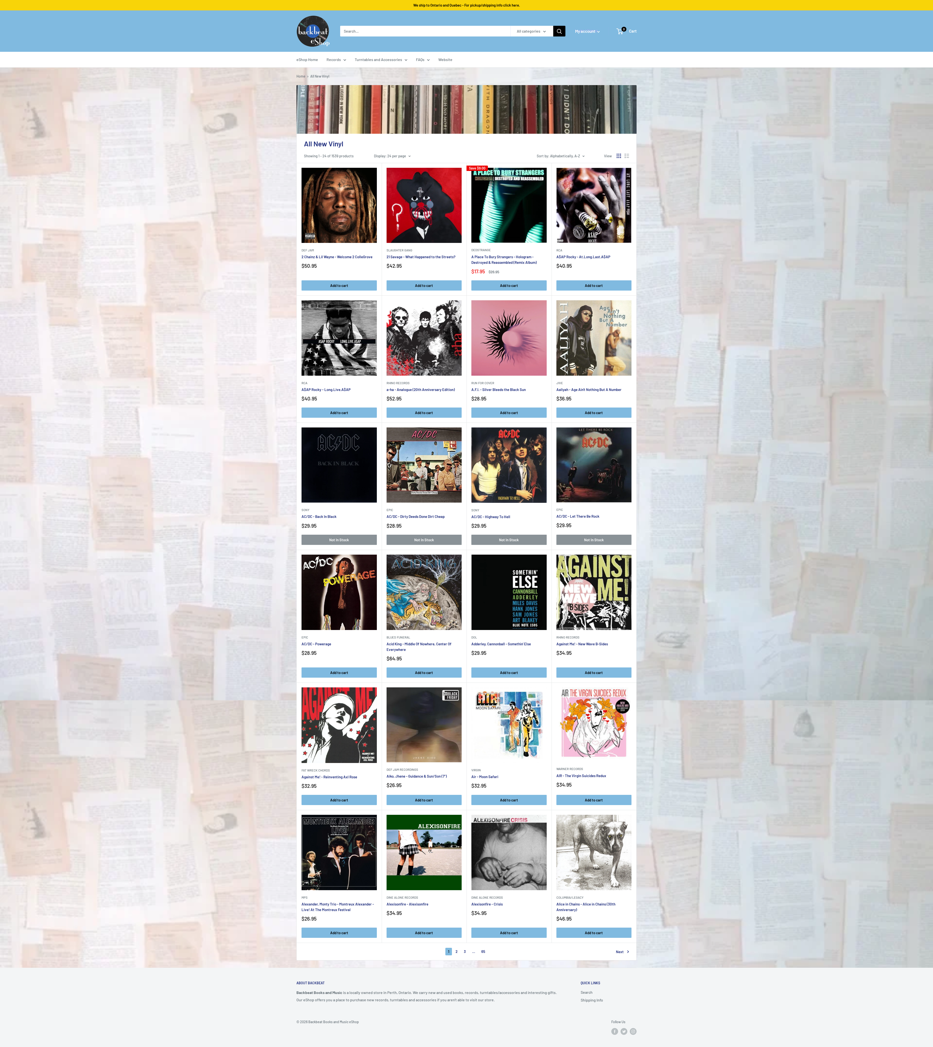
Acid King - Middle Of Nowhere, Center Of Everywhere (419, 647)
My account (585, 31)
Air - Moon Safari (484, 776)
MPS (305, 897)
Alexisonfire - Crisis (487, 904)
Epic (390, 510)
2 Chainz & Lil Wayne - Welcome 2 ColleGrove (337, 257)
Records (334, 59)
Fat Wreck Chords (316, 770)
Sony (306, 510)
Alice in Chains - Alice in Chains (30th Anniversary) (585, 907)
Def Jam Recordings (402, 770)
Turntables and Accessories (378, 59)
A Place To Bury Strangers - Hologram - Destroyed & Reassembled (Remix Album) (504, 260)
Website (445, 59)
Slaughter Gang (399, 250)
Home (300, 76)
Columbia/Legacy (570, 897)
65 (483, 951)
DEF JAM (308, 250)
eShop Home (307, 59)
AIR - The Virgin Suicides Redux (581, 775)
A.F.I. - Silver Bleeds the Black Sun (498, 389)
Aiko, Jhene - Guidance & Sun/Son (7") (417, 776)
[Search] (559, 31)
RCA (559, 250)
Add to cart (339, 285)
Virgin (476, 770)
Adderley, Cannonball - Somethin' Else (501, 644)
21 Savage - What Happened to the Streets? (421, 257)
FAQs (420, 59)
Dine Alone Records (402, 897)
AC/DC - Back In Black (319, 516)
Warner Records (569, 769)
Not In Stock (339, 540)
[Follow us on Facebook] (614, 1031)
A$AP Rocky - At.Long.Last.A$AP (583, 257)
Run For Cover (482, 383)
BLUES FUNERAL (398, 637)
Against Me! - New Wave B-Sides (582, 644)
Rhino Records (398, 383)
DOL (474, 637)
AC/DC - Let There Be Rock (577, 516)
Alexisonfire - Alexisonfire (407, 904)
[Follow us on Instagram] (633, 1031)
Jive (559, 383)
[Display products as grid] (619, 156)
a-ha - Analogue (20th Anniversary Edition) (421, 389)
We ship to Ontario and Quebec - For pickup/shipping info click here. (466, 5)
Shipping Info (592, 1000)
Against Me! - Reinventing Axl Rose (329, 777)
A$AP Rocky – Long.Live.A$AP (326, 389)
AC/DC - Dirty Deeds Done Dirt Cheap (416, 516)
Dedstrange (481, 250)
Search (587, 992)
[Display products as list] (627, 156)
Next (620, 951)
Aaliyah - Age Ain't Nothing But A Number (589, 389)
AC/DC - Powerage (316, 644)
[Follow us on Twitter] (624, 1031)
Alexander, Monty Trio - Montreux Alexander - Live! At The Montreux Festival (338, 907)
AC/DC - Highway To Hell (490, 517)
